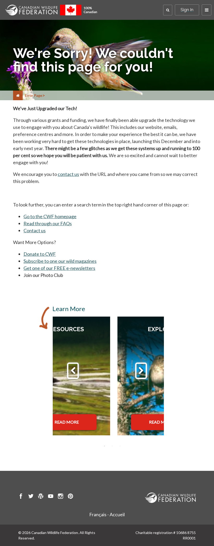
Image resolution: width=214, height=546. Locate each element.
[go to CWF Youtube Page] (50, 497)
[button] (167, 10)
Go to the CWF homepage (49, 216)
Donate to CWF (39, 254)
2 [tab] (112, 446)
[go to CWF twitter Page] (30, 497)
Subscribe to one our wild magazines (60, 261)
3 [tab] (120, 446)
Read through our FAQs (47, 223)
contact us (68, 174)
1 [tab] (104, 446)
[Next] (141, 371)
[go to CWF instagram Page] (60, 497)
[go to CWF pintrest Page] (70, 497)
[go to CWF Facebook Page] (20, 497)
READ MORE (67, 421)
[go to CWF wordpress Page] (40, 497)
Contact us (34, 230)
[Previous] (73, 371)
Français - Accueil (107, 514)
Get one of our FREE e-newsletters (59, 268)
